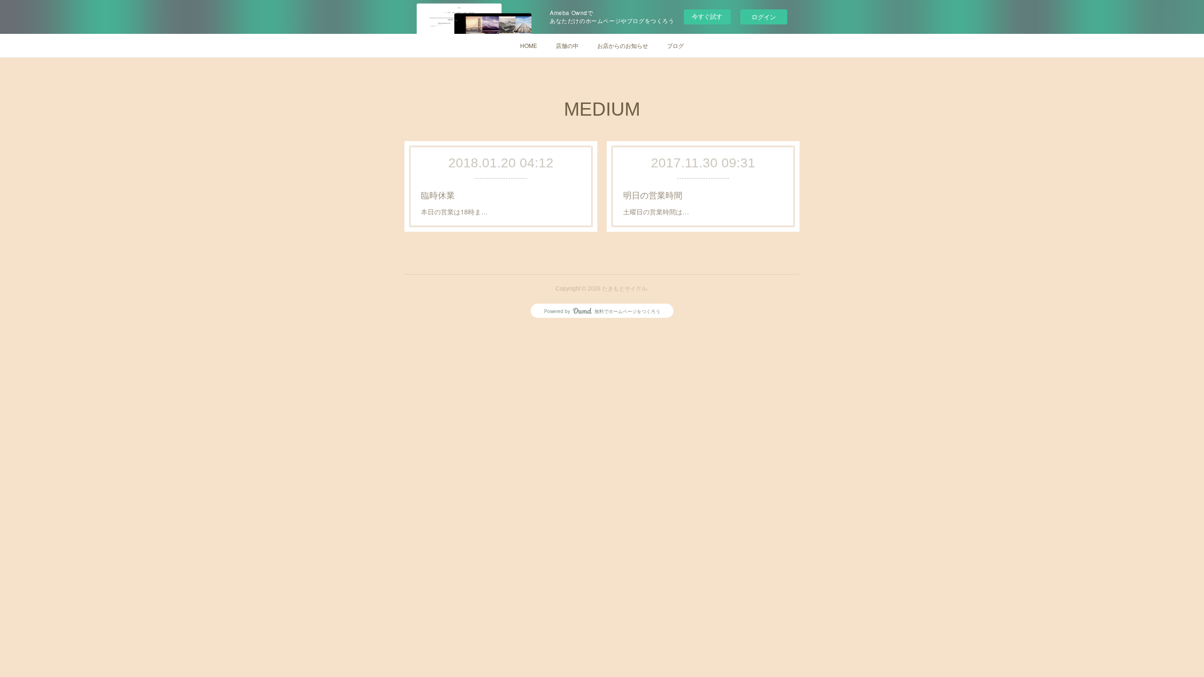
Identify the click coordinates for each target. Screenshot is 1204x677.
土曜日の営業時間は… (656, 211)
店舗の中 (567, 45)
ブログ (675, 45)
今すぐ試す (707, 16)
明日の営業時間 (652, 195)
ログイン (764, 16)
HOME (528, 45)
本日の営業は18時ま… (454, 211)
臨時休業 (438, 195)
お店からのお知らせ (622, 45)
